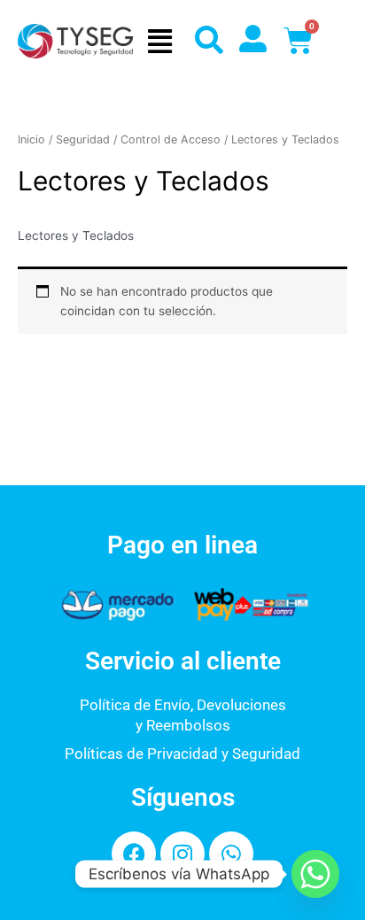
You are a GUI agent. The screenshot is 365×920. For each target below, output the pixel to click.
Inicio (31, 139)
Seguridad (83, 139)
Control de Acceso (170, 139)
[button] (159, 41)
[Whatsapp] (315, 874)
